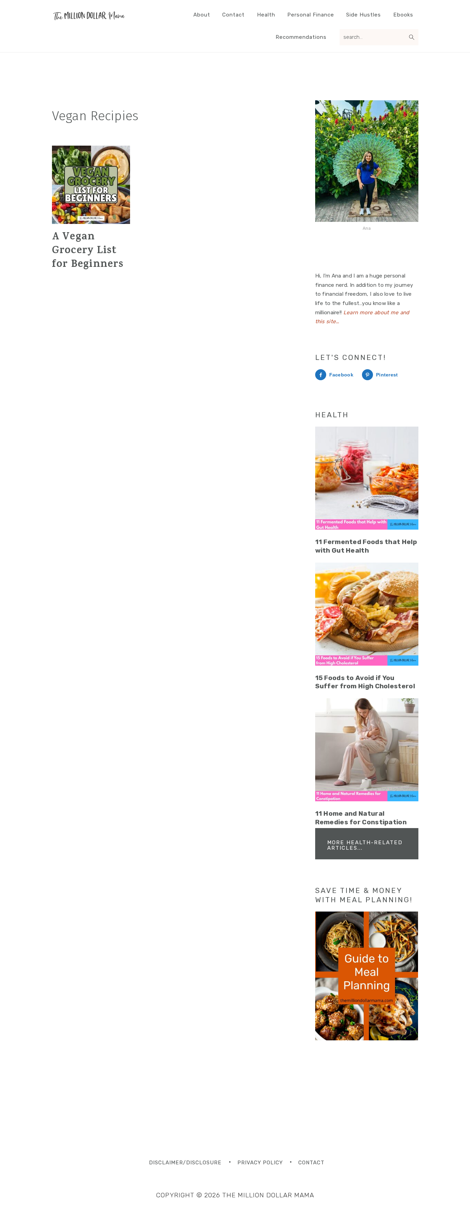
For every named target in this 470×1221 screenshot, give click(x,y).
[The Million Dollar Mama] (89, 19)
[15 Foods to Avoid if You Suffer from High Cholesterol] (366, 614)
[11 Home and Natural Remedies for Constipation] (366, 749)
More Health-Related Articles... (365, 845)
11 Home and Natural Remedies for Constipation (361, 818)
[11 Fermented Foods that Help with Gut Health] (366, 478)
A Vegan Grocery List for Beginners (88, 251)
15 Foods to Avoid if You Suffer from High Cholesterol (365, 682)
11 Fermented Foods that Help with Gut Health (366, 546)
